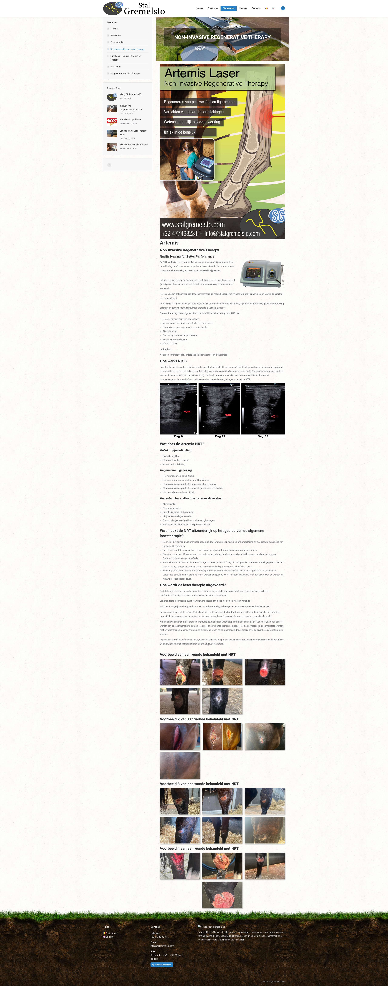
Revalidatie (115, 35)
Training (114, 28)
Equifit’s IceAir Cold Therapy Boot (133, 133)
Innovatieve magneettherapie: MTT (131, 108)
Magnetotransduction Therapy (125, 73)
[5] (265, 830)
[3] (180, 830)
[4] (222, 830)
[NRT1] (180, 672)
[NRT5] (222, 701)
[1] (222, 801)
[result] (180, 765)
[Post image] (112, 97)
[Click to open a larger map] (211, 927)
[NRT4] (180, 701)
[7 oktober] (180, 736)
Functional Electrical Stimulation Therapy (125, 58)
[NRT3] (265, 672)
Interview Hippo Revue (130, 119)
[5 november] (265, 736)
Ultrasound (115, 66)
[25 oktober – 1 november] (222, 736)
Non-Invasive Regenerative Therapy (127, 49)
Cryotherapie (116, 42)
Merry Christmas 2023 (130, 94)
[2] (265, 801)
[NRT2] (222, 672)
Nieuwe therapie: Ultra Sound (134, 144)
